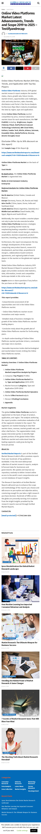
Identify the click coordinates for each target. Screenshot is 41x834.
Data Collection (7, 789)
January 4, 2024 (6, 610)
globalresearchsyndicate (17, 33)
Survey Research (31, 787)
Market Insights (20, 789)
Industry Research (18, 783)
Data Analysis (6, 786)
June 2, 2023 (6, 686)
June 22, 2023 (6, 648)
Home (3, 9)
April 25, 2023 (6, 762)
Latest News (10, 9)
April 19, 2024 (6, 572)
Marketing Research (31, 783)
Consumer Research (9, 600)
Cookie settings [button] (22, 830)
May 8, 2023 (5, 724)
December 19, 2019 (9, 36)
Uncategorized (33, 791)
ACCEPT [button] (34, 830)
